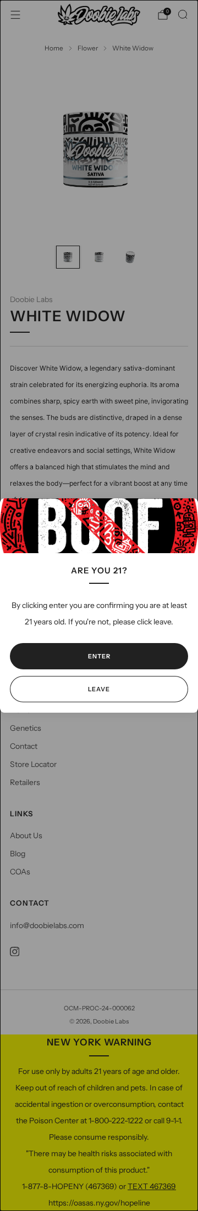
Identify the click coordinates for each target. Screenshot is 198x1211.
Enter (99, 656)
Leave (99, 689)
